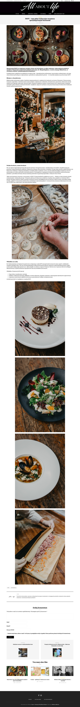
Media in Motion (55, 704)
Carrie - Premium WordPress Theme (39, 704)
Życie (17, 13)
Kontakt (24, 0)
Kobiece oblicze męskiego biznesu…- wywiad (62, 680)
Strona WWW (10, 630)
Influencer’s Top (59, 13)
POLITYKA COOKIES (38, 699)
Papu (8, 587)
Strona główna (9, 0)
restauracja (13, 587)
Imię (8, 622)
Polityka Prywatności (48, 699)
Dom (50, 13)
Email (8, 626)
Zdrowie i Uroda (33, 13)
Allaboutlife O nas (17, 0)
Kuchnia (43, 13)
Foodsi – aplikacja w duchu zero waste (40, 679)
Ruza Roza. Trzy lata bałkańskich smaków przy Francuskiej (17, 680)
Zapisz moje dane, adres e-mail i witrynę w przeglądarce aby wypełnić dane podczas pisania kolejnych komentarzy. (39, 633)
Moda (23, 13)
